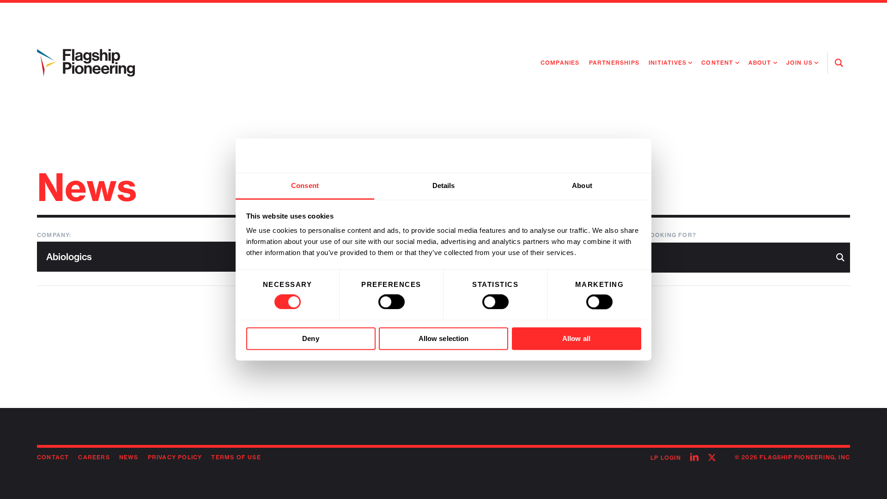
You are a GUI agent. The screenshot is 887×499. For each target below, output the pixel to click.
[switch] (391, 302)
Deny (310, 338)
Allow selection (444, 338)
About (760, 62)
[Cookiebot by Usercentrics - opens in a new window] (600, 156)
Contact (53, 457)
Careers (93, 457)
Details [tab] (443, 185)
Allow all (576, 338)
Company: (54, 234)
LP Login (665, 457)
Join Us (799, 62)
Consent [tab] (305, 185)
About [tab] (582, 185)
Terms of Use (236, 457)
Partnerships (614, 62)
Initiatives (668, 62)
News (129, 457)
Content (717, 62)
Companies (560, 62)
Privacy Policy (175, 457)
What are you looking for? (645, 234)
